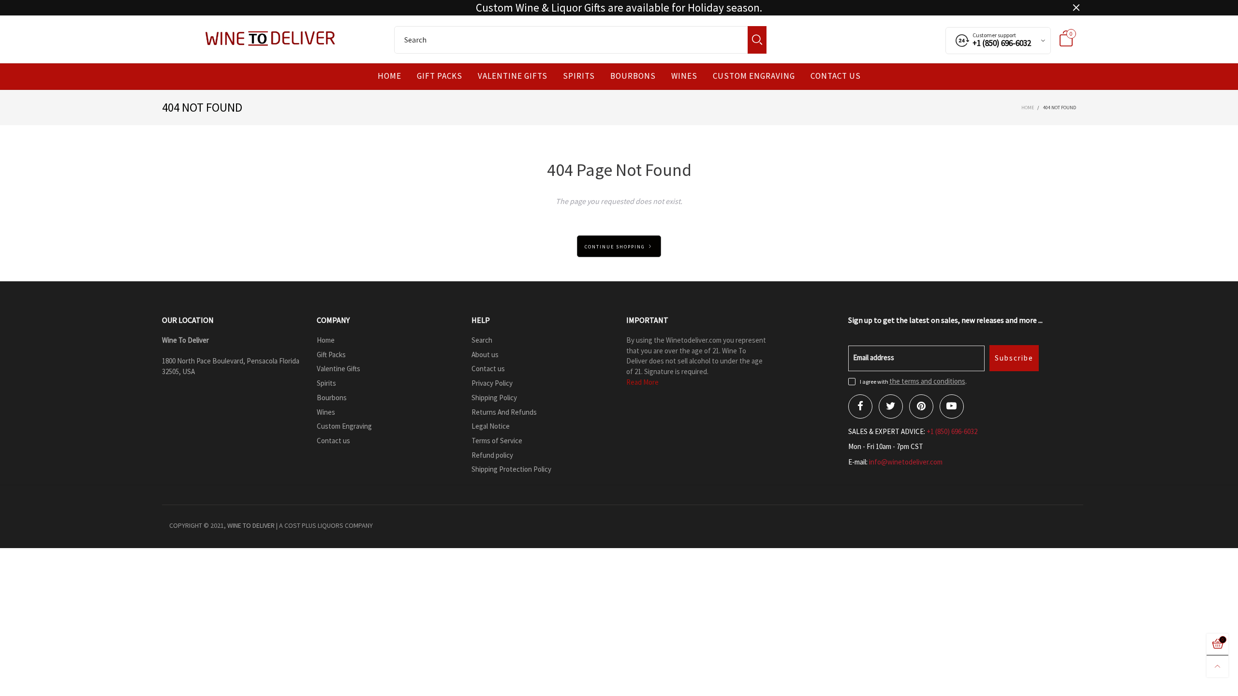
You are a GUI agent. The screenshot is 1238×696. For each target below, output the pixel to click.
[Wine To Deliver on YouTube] (952, 406)
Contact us (836, 76)
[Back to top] (1217, 666)
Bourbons (633, 76)
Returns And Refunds (504, 412)
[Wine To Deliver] (270, 38)
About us (485, 354)
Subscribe (1014, 357)
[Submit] (757, 40)
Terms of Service (497, 440)
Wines (684, 76)
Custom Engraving (754, 76)
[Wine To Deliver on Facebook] (860, 406)
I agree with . (913, 381)
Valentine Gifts (512, 76)
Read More (642, 382)
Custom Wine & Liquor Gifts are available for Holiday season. (619, 7)
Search (482, 340)
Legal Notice (491, 426)
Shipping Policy (494, 397)
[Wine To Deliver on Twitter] (891, 406)
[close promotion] (1076, 7)
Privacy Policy (492, 383)
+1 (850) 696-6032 (952, 431)
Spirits (579, 76)
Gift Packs (439, 76)
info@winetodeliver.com (906, 461)
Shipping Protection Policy (511, 469)
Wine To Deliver (251, 525)
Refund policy (492, 455)
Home (389, 76)
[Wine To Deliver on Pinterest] (921, 406)
